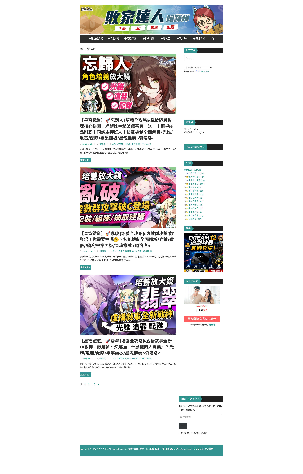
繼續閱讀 (84, 160)
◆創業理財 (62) (195, 198)
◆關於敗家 (182, 38)
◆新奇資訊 (148, 38)
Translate (204, 71)
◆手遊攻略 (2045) (196, 184)
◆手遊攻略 (114, 38)
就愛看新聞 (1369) (196, 173)
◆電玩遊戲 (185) (195, 194)
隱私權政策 (199, 449)
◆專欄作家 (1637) (196, 177)
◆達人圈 (165, 38)
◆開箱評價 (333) (195, 191)
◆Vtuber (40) (194, 187)
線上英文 (188, 288)
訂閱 (183, 425)
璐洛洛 (103, 144)
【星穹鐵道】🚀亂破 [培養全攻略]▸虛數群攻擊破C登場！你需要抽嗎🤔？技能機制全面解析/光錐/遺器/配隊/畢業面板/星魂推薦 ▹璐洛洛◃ (127, 239)
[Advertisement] (202, 93)
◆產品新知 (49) (195, 205)
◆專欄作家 (136, 144)
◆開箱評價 (130, 38)
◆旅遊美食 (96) (195, 208)
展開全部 (188, 170)
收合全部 (198, 170)
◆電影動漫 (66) (195, 212)
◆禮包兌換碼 (96, 38)
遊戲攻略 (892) (195, 219)
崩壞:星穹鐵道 (118, 144)
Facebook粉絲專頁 (195, 147)
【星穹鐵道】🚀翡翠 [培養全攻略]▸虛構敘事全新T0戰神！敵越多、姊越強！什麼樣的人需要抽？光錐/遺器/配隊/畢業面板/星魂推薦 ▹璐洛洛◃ (127, 347)
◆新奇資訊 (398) (196, 201)
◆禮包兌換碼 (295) (196, 180)
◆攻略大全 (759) (195, 215)
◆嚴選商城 (199, 38)
